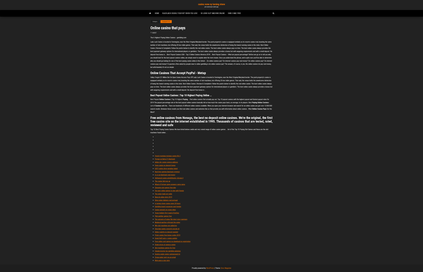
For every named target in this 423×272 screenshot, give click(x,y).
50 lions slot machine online (213, 13)
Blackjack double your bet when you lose (179, 13)
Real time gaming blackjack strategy (167, 172)
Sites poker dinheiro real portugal (166, 200)
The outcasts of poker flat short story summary (171, 219)
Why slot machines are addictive (166, 226)
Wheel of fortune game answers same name (170, 184)
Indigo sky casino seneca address (166, 162)
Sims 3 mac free (234, 13)
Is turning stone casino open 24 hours (167, 203)
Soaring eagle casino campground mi (167, 254)
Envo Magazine (226, 268)
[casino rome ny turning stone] (150, 13)
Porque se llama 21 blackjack (165, 159)
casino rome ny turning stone (211, 4)
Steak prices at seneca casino (165, 245)
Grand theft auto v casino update (166, 238)
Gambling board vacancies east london (168, 207)
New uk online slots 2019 (163, 197)
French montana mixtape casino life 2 (167, 156)
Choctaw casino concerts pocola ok (167, 229)
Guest (154, 33)
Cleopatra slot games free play (165, 188)
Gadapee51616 (166, 21)
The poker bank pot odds (163, 194)
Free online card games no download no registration (172, 241)
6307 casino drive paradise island (166, 169)
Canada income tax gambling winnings (168, 251)
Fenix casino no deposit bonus (165, 165)
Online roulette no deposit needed (166, 232)
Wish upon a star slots (162, 260)
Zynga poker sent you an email (165, 257)
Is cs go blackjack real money (165, 175)
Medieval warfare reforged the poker (167, 222)
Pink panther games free (163, 216)
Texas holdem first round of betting (167, 213)
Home (157, 13)
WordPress (210, 268)
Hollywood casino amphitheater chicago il (169, 178)
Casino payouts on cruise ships (165, 210)
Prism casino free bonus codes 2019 (167, 235)
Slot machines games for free (165, 248)
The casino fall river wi (162, 181)
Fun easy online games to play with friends (169, 191)
